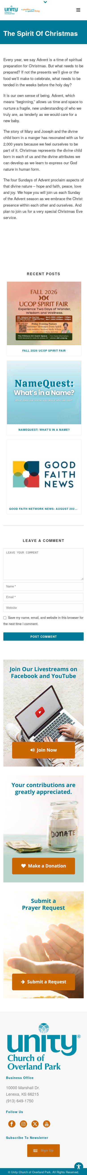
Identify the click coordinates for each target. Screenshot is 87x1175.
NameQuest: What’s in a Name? (44, 430)
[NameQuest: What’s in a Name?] (44, 392)
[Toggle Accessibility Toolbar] (79, 1167)
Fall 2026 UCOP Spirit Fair (44, 351)
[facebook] (11, 1124)
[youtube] (46, 1124)
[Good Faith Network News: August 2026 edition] (44, 471)
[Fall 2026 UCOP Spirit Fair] (44, 313)
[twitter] (35, 1124)
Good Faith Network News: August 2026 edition (45, 509)
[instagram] (23, 1124)
